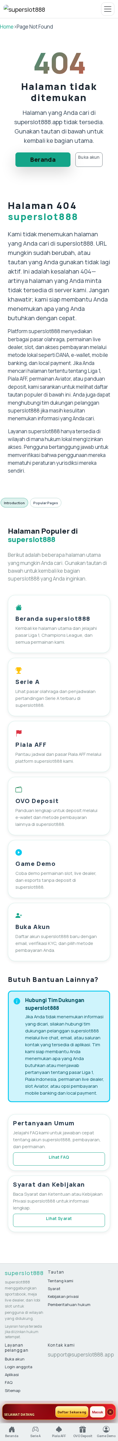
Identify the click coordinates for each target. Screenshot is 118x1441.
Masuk (97, 1412)
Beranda (43, 159)
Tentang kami (60, 1280)
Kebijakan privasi (63, 1296)
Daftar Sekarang (71, 1412)
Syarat (54, 1288)
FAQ (8, 1382)
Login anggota (18, 1366)
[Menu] (107, 9)
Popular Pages (45, 503)
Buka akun (89, 157)
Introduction (14, 503)
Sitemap (12, 1390)
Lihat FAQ (59, 1157)
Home (7, 26)
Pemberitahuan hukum (69, 1304)
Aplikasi (12, 1374)
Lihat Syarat (59, 1218)
